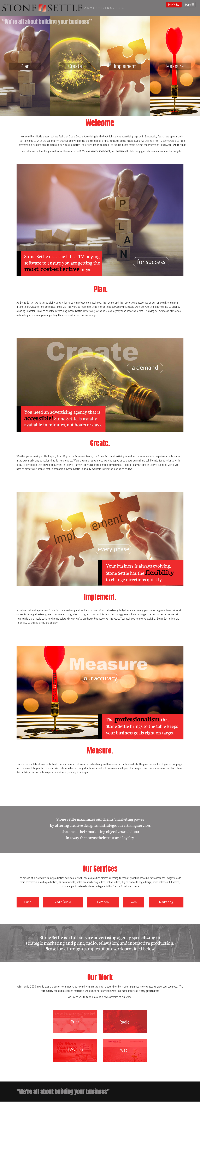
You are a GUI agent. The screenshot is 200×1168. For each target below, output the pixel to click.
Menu (188, 4)
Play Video (173, 4)
